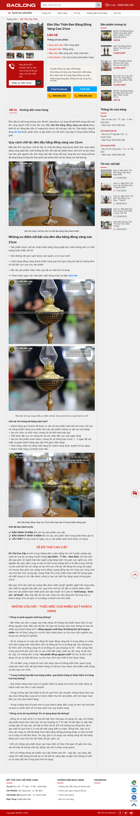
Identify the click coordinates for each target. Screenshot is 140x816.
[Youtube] (131, 812)
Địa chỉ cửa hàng (66, 799)
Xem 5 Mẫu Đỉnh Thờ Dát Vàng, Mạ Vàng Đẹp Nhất (122, 172)
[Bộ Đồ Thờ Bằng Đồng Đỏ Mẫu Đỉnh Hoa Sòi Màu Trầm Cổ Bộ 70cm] (106, 95)
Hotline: (120, 5)
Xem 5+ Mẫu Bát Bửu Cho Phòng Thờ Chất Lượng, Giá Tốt (122, 211)
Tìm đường (134, 786)
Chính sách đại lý (66, 795)
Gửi (38, 83)
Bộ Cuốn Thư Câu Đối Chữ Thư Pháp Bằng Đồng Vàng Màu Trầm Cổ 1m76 (123, 79)
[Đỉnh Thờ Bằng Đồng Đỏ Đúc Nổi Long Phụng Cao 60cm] (106, 65)
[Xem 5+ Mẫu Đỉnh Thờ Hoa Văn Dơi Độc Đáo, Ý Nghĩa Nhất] (106, 186)
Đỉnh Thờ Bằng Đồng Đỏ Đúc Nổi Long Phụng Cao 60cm (122, 63)
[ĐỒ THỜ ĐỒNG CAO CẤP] (21, 5)
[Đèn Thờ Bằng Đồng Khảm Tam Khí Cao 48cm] (106, 50)
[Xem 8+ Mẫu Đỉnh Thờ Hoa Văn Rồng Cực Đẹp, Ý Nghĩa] (106, 199)
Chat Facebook (59, 89)
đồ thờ (17, 132)
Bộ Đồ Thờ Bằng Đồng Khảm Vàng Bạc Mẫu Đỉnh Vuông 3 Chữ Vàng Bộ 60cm (123, 34)
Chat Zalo (134, 793)
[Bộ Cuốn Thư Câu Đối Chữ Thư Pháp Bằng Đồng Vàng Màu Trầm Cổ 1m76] (106, 80)
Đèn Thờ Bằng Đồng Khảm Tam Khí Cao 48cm (122, 48)
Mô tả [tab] (13, 110)
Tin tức (77, 13)
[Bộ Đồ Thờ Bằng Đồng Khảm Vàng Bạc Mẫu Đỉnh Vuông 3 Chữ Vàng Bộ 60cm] (106, 35)
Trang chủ (46, 13)
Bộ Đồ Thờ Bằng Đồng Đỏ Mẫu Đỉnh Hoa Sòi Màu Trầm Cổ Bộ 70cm (123, 94)
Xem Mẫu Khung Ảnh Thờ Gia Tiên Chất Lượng (122, 224)
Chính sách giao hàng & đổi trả (72, 790)
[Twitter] (126, 812)
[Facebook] (120, 812)
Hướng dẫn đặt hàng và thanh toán (74, 786)
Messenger (134, 801)
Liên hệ (117, 13)
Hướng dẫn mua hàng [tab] (34, 110)
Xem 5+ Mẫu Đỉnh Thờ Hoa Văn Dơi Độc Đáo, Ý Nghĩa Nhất (123, 185)
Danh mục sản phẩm (22, 12)
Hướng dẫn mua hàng (97, 13)
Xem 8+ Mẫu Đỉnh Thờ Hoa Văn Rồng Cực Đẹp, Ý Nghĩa (123, 198)
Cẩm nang (62, 13)
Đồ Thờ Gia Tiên (28, 19)
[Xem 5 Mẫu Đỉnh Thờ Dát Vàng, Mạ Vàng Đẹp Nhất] (106, 173)
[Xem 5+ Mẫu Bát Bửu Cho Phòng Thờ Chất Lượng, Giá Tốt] (106, 212)
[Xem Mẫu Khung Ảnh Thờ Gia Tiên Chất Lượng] (106, 225)
